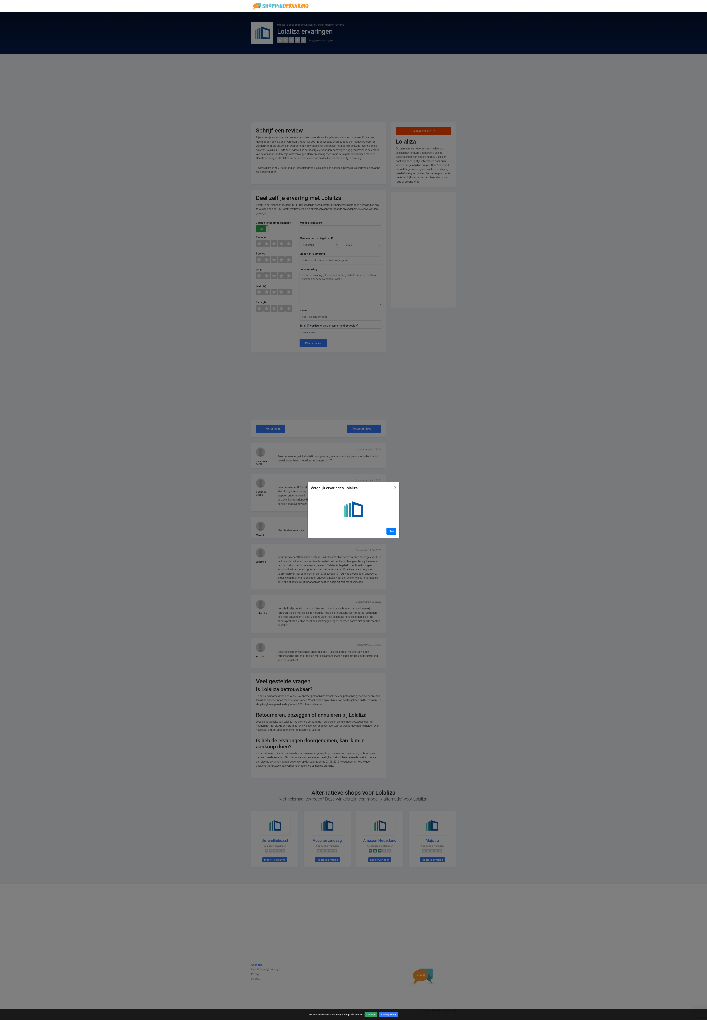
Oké (391, 531)
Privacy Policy (388, 1014)
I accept (371, 1014)
